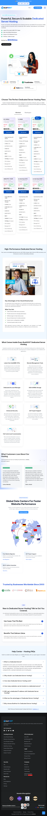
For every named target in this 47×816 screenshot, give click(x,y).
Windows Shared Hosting (9, 739)
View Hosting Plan (6, 44)
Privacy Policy (27, 756)
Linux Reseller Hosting (8, 741)
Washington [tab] (28, 112)
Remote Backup (7, 766)
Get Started (9, 132)
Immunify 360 (6, 769)
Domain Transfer (7, 752)
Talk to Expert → (29, 559)
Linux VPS (26, 736)
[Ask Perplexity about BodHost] (28, 805)
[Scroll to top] (43, 812)
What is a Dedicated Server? (12, 662)
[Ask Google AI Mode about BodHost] (22, 807)
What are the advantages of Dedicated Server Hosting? (21, 698)
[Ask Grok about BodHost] (25, 807)
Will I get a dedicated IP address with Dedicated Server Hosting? (21, 692)
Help (29, 7)
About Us (26, 764)
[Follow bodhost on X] (8, 730)
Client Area (38, 7)
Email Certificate (7, 771)
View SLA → (5, 570)
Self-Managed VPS (28, 739)
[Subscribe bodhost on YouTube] (13, 730)
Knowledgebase (7, 781)
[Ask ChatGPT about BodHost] (22, 805)
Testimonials (27, 771)
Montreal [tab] (18, 112)
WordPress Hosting (8, 746)
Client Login (26, 769)
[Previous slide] (40, 460)
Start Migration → (6, 559)
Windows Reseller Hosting (9, 743)
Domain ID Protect (7, 750)
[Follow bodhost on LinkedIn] (10, 730)
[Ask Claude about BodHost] (25, 805)
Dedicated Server (28, 743)
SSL (4, 764)
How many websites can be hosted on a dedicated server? (22, 686)
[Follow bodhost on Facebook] (4, 730)
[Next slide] (44, 460)
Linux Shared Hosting (8, 736)
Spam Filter (6, 773)
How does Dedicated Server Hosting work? (17, 681)
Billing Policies (27, 758)
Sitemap (5, 786)
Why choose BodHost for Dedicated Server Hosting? (20, 703)
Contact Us (26, 766)
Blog (5, 779)
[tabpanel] (23, 176)
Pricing (5, 783)
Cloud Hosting (27, 746)
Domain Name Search (8, 748)
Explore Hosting (23, 512)
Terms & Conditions (28, 751)
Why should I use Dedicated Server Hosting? (17, 675)
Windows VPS (27, 741)
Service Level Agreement (29, 753)
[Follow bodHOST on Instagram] (6, 730)
